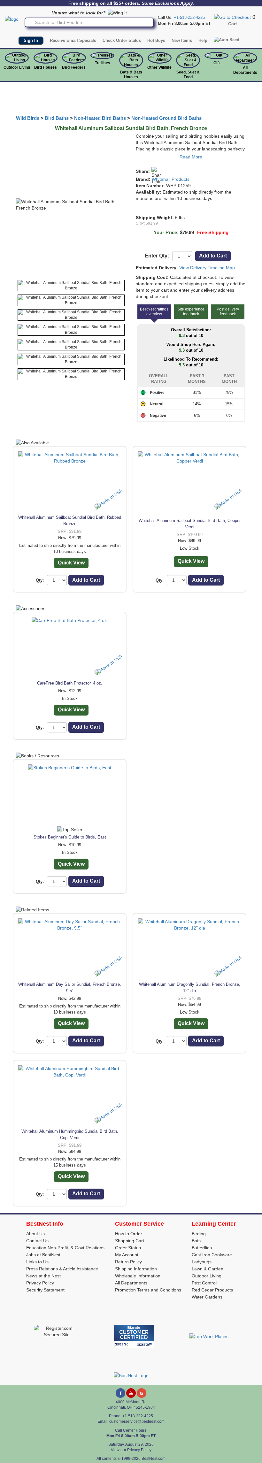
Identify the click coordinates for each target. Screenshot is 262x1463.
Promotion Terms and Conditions (148, 1289)
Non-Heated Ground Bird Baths (166, 118)
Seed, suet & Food (188, 74)
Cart (232, 23)
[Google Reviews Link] (141, 1393)
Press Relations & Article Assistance (62, 1268)
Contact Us (37, 1240)
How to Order (128, 1233)
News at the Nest (43, 1275)
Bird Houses (45, 67)
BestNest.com (154, 1458)
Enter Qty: (157, 255)
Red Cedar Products (212, 1289)
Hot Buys (156, 40)
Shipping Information (136, 1268)
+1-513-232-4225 (189, 17)
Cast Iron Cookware (212, 1254)
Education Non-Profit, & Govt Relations (65, 1247)
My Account (126, 1254)
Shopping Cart (129, 1240)
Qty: (40, 580)
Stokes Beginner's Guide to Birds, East (70, 837)
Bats (196, 1240)
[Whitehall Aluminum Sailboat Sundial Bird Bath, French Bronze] (71, 285)
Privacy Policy (40, 1282)
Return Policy (128, 1261)
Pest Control (204, 1282)
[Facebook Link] (120, 1393)
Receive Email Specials (73, 40)
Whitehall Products (170, 179)
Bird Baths (57, 118)
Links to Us (37, 1261)
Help (202, 40)
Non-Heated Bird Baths (100, 118)
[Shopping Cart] (232, 16)
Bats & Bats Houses (131, 74)
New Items (182, 40)
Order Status (128, 1247)
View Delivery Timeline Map (207, 267)
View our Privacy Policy (131, 1450)
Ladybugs (202, 1261)
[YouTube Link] (131, 1393)
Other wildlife (159, 67)
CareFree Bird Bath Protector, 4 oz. (69, 683)
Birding (199, 1233)
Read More (191, 156)
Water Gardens (207, 1296)
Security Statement (45, 1289)
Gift (216, 63)
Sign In (31, 40)
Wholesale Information (137, 1275)
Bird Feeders (74, 67)
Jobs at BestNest (43, 1254)
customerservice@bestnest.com (137, 1421)
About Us (35, 1233)
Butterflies (202, 1247)
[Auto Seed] (227, 40)
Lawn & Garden (207, 1268)
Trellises (102, 63)
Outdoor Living (17, 67)
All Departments (245, 70)
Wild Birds (27, 118)
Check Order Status (122, 40)
